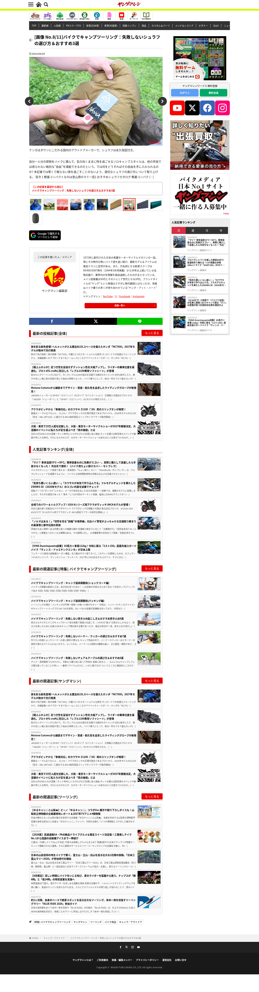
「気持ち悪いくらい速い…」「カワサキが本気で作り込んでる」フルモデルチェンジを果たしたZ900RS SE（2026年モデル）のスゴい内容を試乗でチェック (83, 484)
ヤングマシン (80, 922)
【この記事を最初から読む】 (73, 188)
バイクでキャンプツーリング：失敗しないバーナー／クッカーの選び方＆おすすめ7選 (78, 636)
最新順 (45, 25)
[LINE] (140, 321)
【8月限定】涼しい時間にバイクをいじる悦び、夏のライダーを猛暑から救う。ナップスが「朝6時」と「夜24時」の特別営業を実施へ (83, 877)
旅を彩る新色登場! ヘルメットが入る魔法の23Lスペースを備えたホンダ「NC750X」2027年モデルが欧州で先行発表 (83, 348)
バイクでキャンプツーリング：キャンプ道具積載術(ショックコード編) (70, 583)
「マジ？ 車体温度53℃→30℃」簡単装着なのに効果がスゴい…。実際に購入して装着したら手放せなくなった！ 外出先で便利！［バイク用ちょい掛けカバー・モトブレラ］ (83, 464)
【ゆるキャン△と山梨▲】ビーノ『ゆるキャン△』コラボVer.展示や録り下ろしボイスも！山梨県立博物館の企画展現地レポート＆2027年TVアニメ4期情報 (82, 811)
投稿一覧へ (120, 305)
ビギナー (203, 25)
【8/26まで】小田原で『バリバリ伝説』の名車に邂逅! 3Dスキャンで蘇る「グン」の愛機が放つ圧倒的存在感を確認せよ (206, 302)
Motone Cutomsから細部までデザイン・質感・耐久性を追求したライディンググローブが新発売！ (83, 389)
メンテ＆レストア (184, 25)
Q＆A (216, 25)
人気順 (57, 25)
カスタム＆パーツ (161, 25)
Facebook (124, 296)
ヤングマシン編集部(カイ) (199, 250)
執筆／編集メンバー (122, 959)
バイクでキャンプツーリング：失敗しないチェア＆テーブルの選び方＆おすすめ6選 (77, 658)
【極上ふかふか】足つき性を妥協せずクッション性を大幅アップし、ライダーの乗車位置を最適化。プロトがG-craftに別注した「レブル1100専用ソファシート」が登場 (82, 368)
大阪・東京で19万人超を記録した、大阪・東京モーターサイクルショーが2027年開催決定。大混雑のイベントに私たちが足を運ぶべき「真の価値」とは (83, 428)
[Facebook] (52, 321)
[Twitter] (96, 321)
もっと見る (152, 333)
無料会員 (213, 92)
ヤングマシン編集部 (196, 270)
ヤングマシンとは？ (83, 959)
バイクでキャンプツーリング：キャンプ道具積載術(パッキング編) (67, 600)
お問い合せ (180, 959)
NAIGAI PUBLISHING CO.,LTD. (127, 967)
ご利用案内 (102, 959)
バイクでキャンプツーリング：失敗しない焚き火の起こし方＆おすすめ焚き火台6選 (77, 618)
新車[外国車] (110, 25)
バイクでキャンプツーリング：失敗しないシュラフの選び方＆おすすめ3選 (105, 937)
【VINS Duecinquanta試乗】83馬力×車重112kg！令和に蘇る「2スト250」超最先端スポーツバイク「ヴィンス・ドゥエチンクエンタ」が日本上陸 (83, 547)
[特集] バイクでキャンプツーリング (52, 922)
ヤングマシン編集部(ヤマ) (199, 330)
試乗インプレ (129, 25)
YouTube (108, 296)
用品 (144, 25)
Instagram (138, 296)
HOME (35, 937)
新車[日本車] (92, 25)
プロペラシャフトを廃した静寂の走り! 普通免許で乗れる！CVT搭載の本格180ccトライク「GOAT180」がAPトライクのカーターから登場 (205, 262)
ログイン (185, 92)
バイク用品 (110, 922)
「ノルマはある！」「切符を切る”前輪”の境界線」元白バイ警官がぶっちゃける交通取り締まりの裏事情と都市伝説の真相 (83, 523)
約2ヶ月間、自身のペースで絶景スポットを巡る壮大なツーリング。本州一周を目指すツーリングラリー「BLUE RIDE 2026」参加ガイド (83, 901)
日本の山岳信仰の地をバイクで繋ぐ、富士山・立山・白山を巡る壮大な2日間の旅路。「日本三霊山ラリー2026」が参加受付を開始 (83, 856)
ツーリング (96, 922)
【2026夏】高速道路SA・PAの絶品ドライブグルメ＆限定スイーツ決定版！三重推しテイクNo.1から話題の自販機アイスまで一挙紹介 (81, 836)
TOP (34, 25)
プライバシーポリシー (147, 959)
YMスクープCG (73, 25)
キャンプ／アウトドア (130, 922)
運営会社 (166, 959)
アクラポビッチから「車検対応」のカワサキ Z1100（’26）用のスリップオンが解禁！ (78, 409)
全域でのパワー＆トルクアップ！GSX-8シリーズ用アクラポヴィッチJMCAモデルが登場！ (81, 504)
